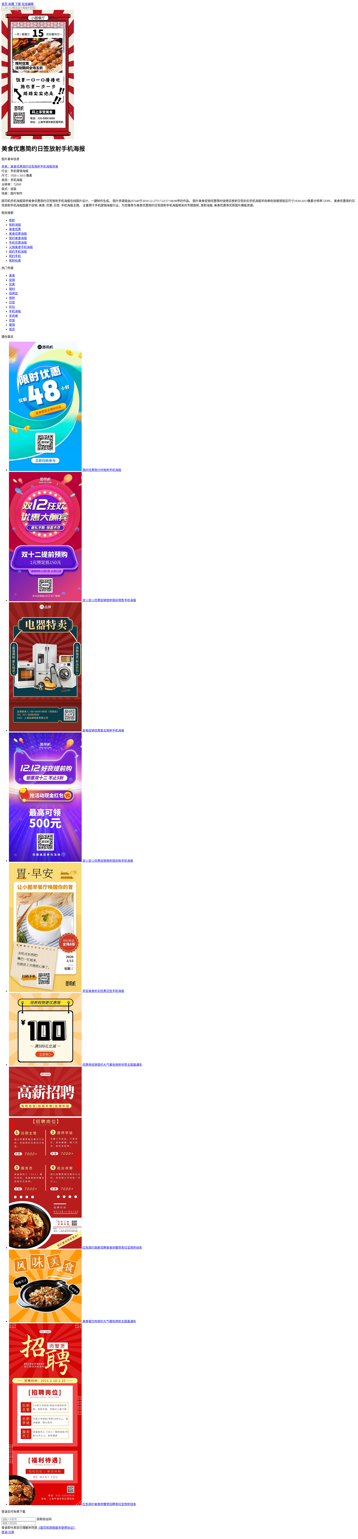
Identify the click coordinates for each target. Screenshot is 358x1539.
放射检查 (15, 260)
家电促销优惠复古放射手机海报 (103, 730)
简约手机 (15, 256)
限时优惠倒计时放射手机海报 (101, 470)
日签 (12, 302)
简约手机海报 (18, 251)
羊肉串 (13, 315)
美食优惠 (15, 229)
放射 (12, 220)
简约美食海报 (18, 238)
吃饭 (12, 320)
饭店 (12, 329)
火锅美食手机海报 (21, 247)
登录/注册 (7, 1532)
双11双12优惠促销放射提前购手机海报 (107, 860)
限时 (12, 289)
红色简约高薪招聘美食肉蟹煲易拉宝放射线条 (112, 1247)
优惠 (12, 284)
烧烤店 (13, 293)
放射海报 (15, 224)
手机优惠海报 (18, 242)
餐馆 (12, 324)
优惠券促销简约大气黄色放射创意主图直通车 (112, 1064)
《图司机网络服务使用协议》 (56, 1527)
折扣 (12, 306)
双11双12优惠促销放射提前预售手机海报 (109, 600)
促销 (12, 280)
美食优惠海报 (18, 233)
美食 (12, 275)
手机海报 (15, 311)
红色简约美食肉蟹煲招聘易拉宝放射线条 (109, 1504)
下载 (18, 4)
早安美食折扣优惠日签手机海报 (103, 991)
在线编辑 (28, 4)
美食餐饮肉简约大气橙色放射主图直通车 (109, 1321)
